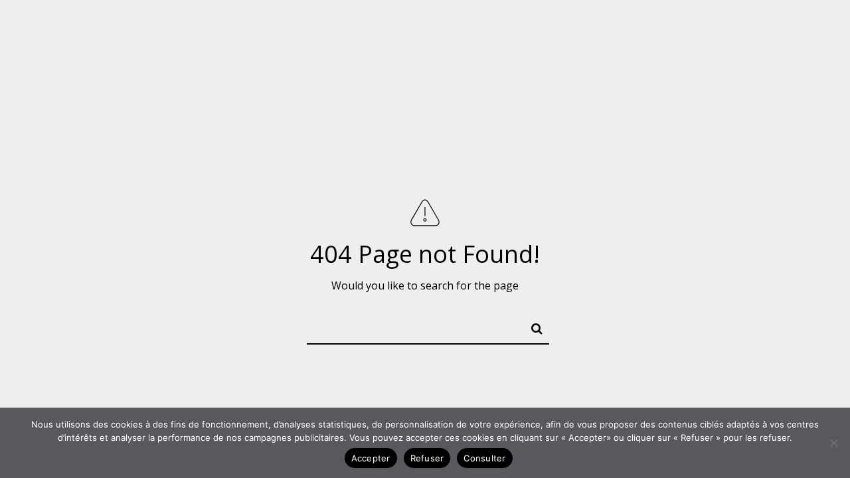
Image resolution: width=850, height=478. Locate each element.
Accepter (370, 458)
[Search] (531, 326)
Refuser (427, 458)
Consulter (484, 458)
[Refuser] (833, 442)
